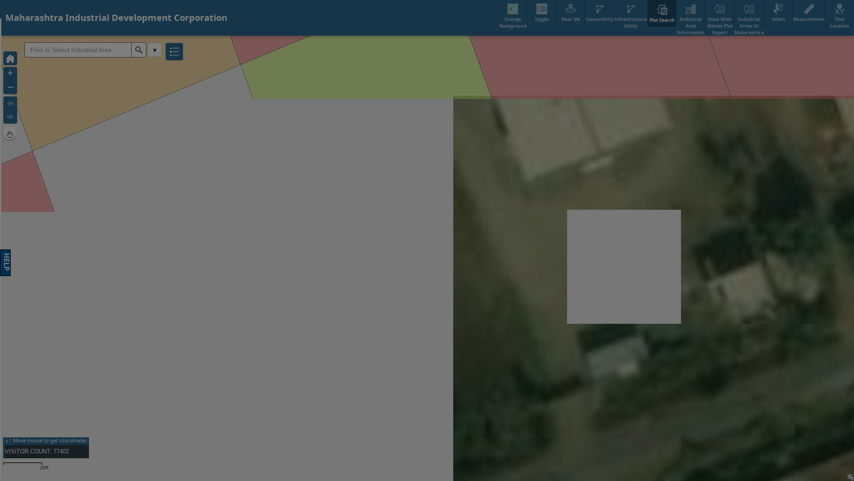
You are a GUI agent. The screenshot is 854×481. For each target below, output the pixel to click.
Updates (551, 162)
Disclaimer (364, 162)
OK (557, 317)
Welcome (302, 162)
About (489, 162)
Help (427, 162)
